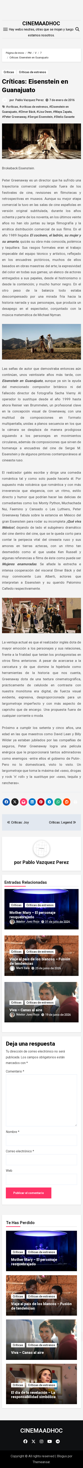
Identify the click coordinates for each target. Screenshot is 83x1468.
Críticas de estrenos (32, 72)
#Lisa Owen (44, 111)
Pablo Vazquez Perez (29, 100)
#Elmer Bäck (26, 111)
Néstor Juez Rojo (27, 921)
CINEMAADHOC (41, 23)
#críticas (12, 106)
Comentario (15, 1071)
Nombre (12, 1132)
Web (9, 1171)
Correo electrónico (20, 1151)
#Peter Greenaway (14, 116)
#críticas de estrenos (33, 106)
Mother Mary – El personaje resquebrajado (32, 914)
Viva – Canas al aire (25, 1010)
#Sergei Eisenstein (40, 116)
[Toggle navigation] (5, 29)
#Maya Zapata (62, 111)
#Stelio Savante (64, 116)
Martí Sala (23, 968)
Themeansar (41, 1462)
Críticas (9, 72)
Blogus (62, 1456)
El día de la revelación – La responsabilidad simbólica (33, 1394)
